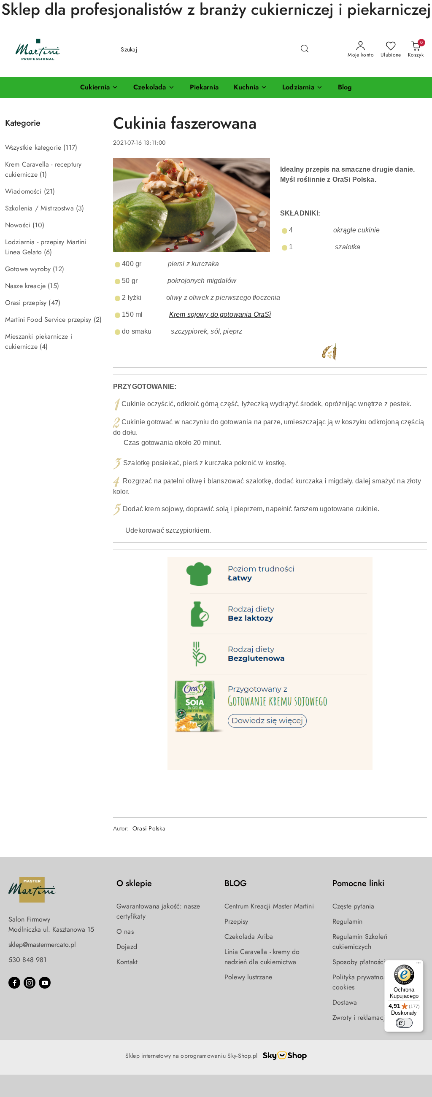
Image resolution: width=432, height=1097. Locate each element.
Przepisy (236, 921)
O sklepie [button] (134, 883)
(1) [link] (43, 174)
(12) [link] (58, 269)
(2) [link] (98, 319)
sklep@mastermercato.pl (42, 944)
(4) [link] (44, 346)
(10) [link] (38, 225)
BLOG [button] (235, 883)
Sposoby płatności (359, 962)
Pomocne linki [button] (358, 883)
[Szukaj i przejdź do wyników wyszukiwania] (304, 49)
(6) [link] (48, 252)
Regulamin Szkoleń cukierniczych (359, 941)
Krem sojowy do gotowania (211, 314)
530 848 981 (27, 960)
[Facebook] (14, 983)
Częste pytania (353, 906)
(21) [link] (49, 191)
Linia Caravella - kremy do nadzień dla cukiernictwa (262, 957)
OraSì (262, 314)
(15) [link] (53, 286)
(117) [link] (70, 147)
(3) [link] (80, 208)
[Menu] (418, 965)
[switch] (404, 1023)
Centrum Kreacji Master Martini (269, 906)
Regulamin (347, 921)
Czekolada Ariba (248, 936)
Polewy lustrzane (248, 977)
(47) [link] (54, 302)
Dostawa (344, 1002)
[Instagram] (29, 983)
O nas (125, 931)
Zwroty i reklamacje (360, 1017)
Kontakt (127, 962)
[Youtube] (45, 983)
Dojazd (126, 946)
